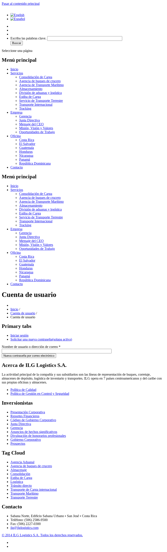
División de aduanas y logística (40, 93)
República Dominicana (35, 163)
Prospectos (17, 443)
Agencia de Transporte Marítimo (41, 85)
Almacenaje (18, 470)
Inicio (14, 69)
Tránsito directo (21, 485)
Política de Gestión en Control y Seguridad (39, 393)
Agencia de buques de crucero (40, 81)
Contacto (16, 167)
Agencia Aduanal (22, 462)
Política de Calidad (23, 390)
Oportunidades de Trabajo (37, 132)
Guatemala (26, 148)
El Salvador (27, 144)
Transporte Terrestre (24, 497)
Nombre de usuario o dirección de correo (31, 347)
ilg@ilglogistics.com (24, 528)
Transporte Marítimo (24, 493)
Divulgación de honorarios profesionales (38, 436)
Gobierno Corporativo (25, 439)
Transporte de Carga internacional (33, 489)
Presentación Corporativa (27, 412)
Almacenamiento (30, 89)
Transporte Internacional (35, 104)
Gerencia (25, 116)
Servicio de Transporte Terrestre (41, 100)
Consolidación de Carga (35, 77)
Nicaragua (26, 155)
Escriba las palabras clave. (28, 38)
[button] (87, 40)
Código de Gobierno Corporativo (33, 420)
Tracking (25, 108)
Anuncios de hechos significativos (33, 432)
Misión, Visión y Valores (36, 128)
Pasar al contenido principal (21, 3)
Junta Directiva (29, 120)
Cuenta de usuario (22, 313)
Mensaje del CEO (31, 124)
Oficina (15, 136)
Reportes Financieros (24, 416)
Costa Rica (26, 140)
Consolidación (20, 474)
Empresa (16, 112)
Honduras (26, 151)
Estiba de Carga (30, 97)
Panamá (24, 159)
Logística (16, 482)
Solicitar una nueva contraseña (41, 339)
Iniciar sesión (19, 335)
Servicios (16, 73)
